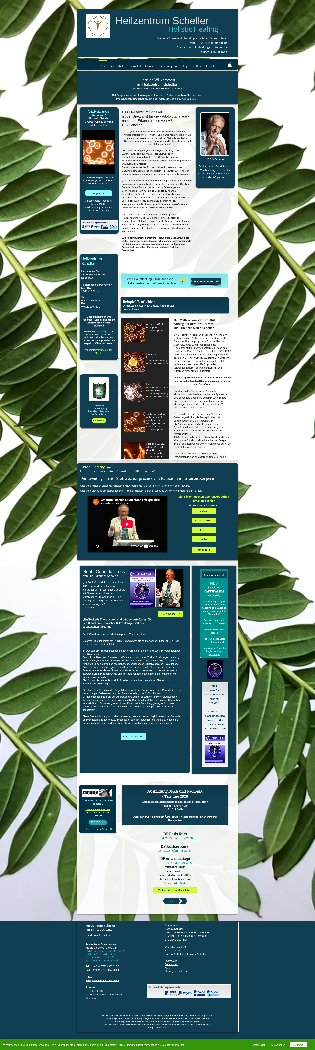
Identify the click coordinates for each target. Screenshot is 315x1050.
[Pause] (86, 170)
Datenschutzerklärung (173, 1044)
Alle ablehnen (278, 1044)
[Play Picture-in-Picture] (114, 170)
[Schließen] (311, 1044)
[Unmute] (92, 170)
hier (105, 125)
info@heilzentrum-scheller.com (134, 98)
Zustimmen (298, 1044)
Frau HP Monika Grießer (169, 88)
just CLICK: (214, 654)
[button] (118, 64)
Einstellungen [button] (259, 1044)
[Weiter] (182, 281)
